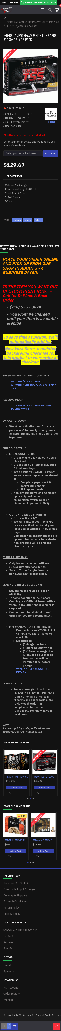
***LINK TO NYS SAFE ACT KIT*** (33, 670)
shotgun (17, 220)
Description (15, 176)
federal (38, 220)
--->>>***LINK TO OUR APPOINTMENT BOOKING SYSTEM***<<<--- (34, 385)
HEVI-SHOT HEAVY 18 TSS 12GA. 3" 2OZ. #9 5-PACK (17, 776)
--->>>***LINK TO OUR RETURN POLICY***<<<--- (31, 407)
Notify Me (50, 153)
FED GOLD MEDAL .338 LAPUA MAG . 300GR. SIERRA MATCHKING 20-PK (45, 840)
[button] (28, 798)
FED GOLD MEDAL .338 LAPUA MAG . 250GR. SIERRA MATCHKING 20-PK (17, 840)
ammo (28, 220)
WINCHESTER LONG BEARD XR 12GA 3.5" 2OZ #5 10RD (45, 776)
